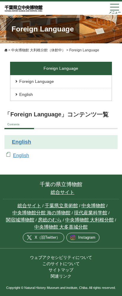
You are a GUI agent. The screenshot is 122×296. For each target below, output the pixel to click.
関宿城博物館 (20, 219)
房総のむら (50, 219)
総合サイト (62, 192)
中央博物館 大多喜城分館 (61, 226)
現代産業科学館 (90, 212)
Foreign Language (36, 81)
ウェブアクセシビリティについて (61, 257)
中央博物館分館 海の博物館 (41, 212)
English (26, 94)
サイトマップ (61, 269)
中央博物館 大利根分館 (89, 219)
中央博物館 (93, 205)
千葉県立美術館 (61, 205)
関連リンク (61, 276)
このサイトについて (61, 263)
